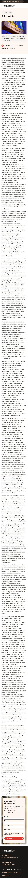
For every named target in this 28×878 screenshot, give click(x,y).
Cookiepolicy (16, 872)
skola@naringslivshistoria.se (10, 857)
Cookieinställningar (7, 872)
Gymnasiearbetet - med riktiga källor (12, 1)
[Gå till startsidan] (8, 5)
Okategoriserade (7, 12)
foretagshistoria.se (7, 862)
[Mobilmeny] (24, 5)
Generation (18, 869)
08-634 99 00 (5, 855)
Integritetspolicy (6, 875)
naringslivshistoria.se (8, 864)
